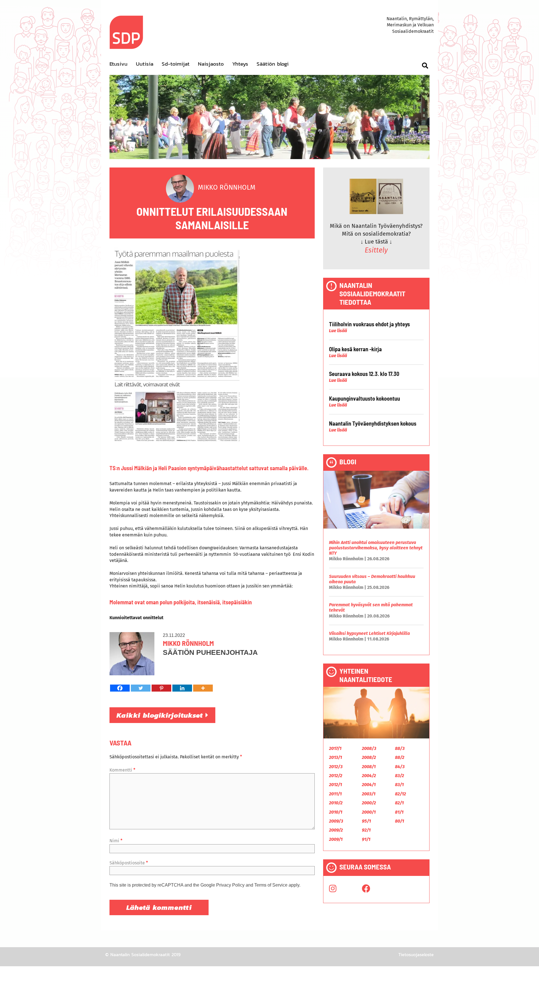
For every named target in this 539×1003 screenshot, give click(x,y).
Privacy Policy (230, 885)
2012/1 (335, 784)
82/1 (399, 802)
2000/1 (369, 812)
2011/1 (335, 794)
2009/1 (335, 839)
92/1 (366, 830)
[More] (203, 688)
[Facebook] (120, 688)
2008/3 (369, 748)
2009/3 (336, 821)
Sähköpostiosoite (128, 863)
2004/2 (369, 775)
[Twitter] (140, 688)
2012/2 (335, 775)
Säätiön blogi (273, 64)
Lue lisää (338, 330)
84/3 (400, 766)
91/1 (366, 839)
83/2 (399, 775)
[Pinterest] (161, 688)
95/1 (366, 821)
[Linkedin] (182, 688)
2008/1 (369, 766)
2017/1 (335, 748)
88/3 (400, 748)
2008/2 (369, 757)
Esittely (376, 250)
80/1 (399, 821)
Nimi (115, 840)
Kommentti (122, 770)
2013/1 (335, 757)
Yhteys (240, 64)
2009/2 (336, 830)
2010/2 (335, 802)
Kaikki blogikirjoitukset (161, 715)
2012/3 (335, 766)
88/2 (399, 757)
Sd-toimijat (175, 64)
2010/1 (335, 812)
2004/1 (369, 784)
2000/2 (369, 802)
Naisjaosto (211, 64)
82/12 (400, 794)
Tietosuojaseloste (416, 954)
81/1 (399, 812)
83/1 (399, 784)
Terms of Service (270, 885)
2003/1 (368, 794)
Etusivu (118, 64)
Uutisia (144, 64)
